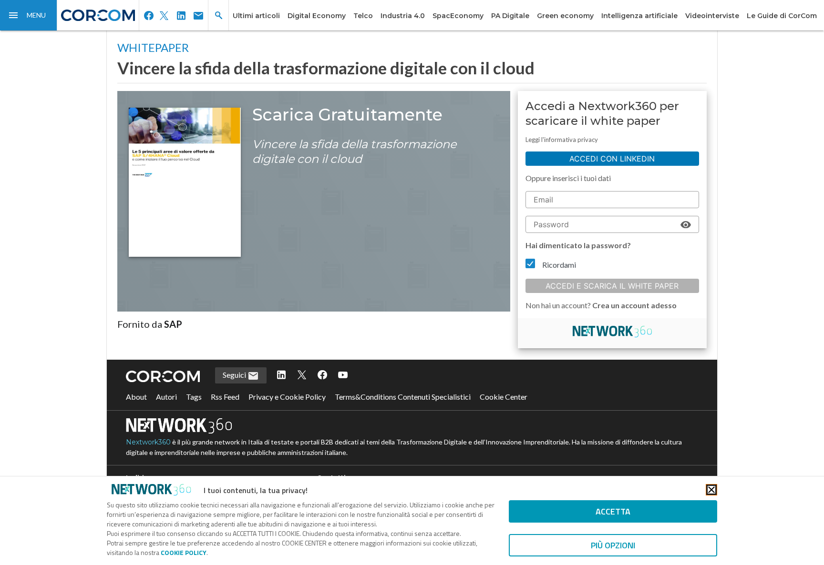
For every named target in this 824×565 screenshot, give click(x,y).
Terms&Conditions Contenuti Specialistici (403, 396)
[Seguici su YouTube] (343, 375)
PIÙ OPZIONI (613, 545)
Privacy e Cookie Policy (287, 396)
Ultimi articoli (256, 15)
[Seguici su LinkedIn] (281, 375)
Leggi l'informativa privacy (561, 139)
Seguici (235, 374)
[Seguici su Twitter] (302, 375)
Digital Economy (317, 15)
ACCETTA (613, 511)
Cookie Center (503, 396)
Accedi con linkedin (612, 158)
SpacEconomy (458, 15)
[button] (28, 15)
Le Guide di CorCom (782, 15)
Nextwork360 (148, 442)
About (136, 396)
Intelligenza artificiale (639, 15)
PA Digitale (510, 15)
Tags (194, 396)
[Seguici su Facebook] (322, 375)
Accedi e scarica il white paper (612, 286)
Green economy (565, 15)
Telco (363, 15)
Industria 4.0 (403, 15)
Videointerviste (712, 15)
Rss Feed (225, 396)
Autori (166, 396)
